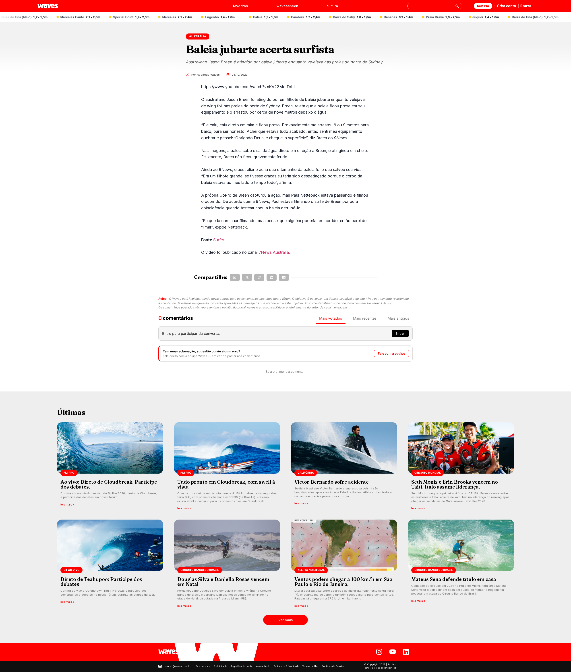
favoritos (240, 6)
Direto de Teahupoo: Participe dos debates (101, 581)
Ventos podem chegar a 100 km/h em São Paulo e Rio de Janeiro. (343, 581)
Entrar (525, 6)
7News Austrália (274, 252)
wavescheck (287, 6)
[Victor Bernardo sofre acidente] (344, 467)
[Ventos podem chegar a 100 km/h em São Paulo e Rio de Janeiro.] (344, 565)
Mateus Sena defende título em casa (453, 579)
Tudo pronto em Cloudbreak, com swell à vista (226, 484)
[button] (235, 277)
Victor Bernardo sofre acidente (331, 482)
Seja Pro (483, 6)
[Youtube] (392, 651)
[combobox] (434, 6)
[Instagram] (379, 651)
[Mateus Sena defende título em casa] (461, 565)
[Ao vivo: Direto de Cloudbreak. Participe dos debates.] (110, 467)
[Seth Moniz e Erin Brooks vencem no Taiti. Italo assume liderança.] (461, 467)
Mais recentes (365, 318)
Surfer (218, 239)
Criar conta (506, 6)
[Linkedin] (406, 651)
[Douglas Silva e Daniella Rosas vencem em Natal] (227, 565)
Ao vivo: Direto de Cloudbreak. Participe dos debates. (108, 484)
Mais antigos (398, 318)
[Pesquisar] (457, 6)
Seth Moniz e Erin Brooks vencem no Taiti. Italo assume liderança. (454, 484)
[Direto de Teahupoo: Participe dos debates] (110, 565)
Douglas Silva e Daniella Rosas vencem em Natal (223, 581)
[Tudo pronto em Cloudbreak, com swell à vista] (227, 467)
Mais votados (330, 318)
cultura (332, 6)
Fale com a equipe (391, 353)
